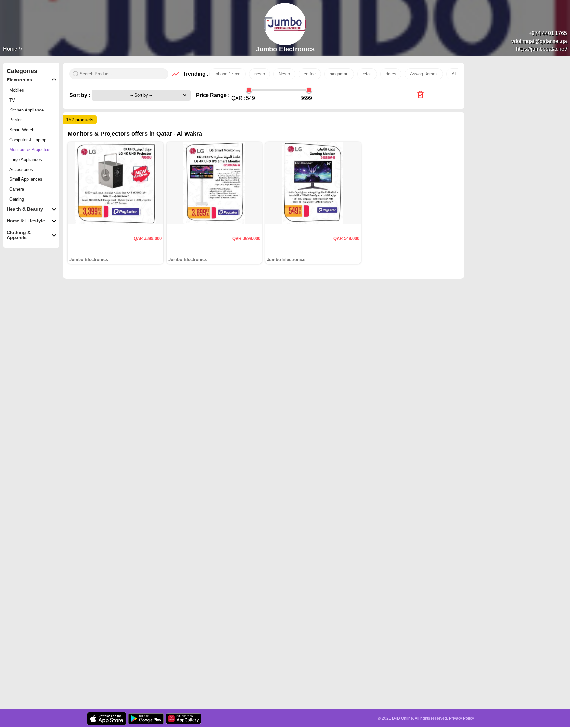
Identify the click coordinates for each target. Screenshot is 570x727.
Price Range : (213, 95)
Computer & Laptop (27, 139)
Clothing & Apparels (19, 235)
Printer (15, 119)
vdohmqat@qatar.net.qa (539, 41)
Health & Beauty (25, 209)
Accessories (21, 169)
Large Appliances (25, 159)
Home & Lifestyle (26, 220)
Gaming (16, 199)
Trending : (194, 74)
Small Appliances (25, 179)
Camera (16, 189)
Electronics (19, 79)
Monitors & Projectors (30, 149)
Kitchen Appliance (26, 110)
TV (12, 100)
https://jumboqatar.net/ (541, 49)
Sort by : (80, 95)
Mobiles (16, 90)
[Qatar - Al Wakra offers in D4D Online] (420, 95)
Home (10, 49)
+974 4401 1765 (548, 33)
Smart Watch (21, 129)
